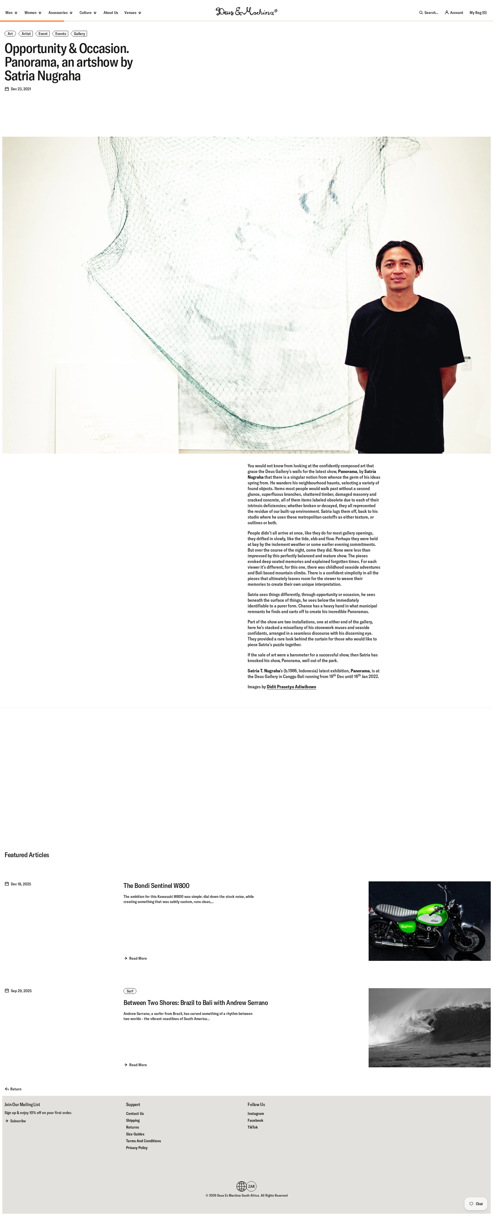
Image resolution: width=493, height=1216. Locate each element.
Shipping (133, 1120)
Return (15, 1089)
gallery (79, 33)
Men (9, 12)
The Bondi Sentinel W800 (156, 885)
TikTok (253, 1127)
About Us (111, 12)
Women (31, 12)
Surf (130, 991)
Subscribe (18, 1120)
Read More (138, 958)
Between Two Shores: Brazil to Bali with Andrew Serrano (196, 1002)
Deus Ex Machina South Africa (238, 1195)
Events (60, 33)
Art (10, 33)
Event (43, 33)
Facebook (255, 1120)
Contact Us (135, 1113)
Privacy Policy (137, 1147)
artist (26, 33)
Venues (130, 12)
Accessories (58, 12)
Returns (132, 1127)
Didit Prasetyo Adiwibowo (291, 686)
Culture (86, 12)
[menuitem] (110, 12)
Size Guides (135, 1134)
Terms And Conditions (143, 1140)
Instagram (256, 1113)
